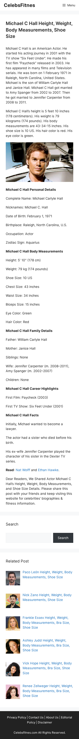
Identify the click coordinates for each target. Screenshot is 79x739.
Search (63, 538)
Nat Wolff (23, 470)
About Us (52, 717)
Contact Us (36, 717)
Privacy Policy (16, 717)
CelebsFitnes (19, 5)
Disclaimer (45, 722)
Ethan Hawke (48, 470)
